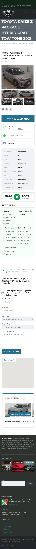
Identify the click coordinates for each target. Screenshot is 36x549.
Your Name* (6, 299)
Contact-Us (7, 526)
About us (6, 529)
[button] (7, 466)
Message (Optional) (8, 331)
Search (4, 480)
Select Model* (6, 316)
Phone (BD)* (6, 307)
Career (6, 523)
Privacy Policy (8, 532)
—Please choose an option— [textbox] (12, 319)
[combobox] (18, 319)
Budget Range (6, 324)
